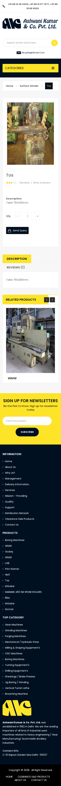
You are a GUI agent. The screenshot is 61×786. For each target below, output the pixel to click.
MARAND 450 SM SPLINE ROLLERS (23, 592)
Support (9, 507)
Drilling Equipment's (16, 670)
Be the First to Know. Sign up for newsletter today (31, 407)
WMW (8, 546)
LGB (7, 563)
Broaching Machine (16, 694)
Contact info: (11, 750)
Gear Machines (14, 624)
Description (17, 259)
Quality (9, 501)
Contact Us (11, 524)
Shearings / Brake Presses (20, 676)
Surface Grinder (29, 86)
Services (10, 490)
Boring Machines (14, 540)
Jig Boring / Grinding (17, 682)
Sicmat (9, 609)
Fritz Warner (12, 569)
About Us (10, 467)
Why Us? (10, 473)
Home (9, 86)
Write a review (41, 183)
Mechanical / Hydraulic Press (22, 642)
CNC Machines (13, 653)
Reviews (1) (16, 267)
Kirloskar (10, 586)
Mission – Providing (16, 496)
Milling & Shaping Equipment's (22, 647)
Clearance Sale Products (19, 519)
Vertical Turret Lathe (17, 688)
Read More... (18, 377)
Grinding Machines (16, 630)
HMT (7, 574)
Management (13, 478)
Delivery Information (17, 484)
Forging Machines (15, 636)
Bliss (7, 597)
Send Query (19, 230)
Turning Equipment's (17, 665)
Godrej (9, 551)
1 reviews (24, 183)
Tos (49, 86)
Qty (8, 216)
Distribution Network (17, 513)
